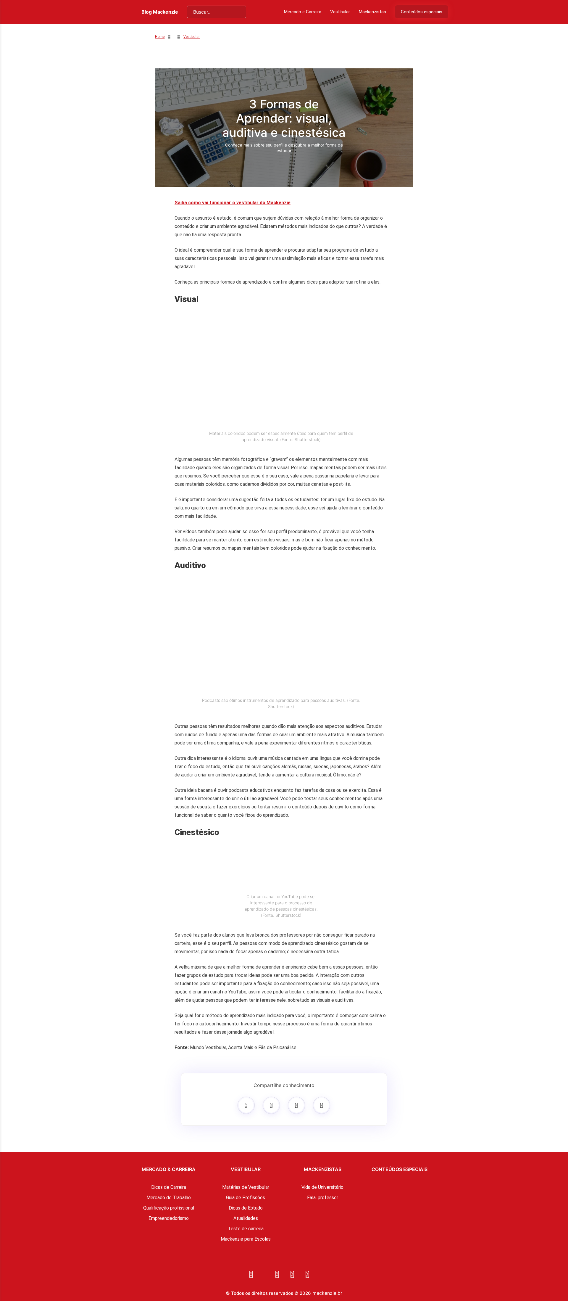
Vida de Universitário (322, 1187)
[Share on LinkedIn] (321, 1105)
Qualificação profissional (168, 1208)
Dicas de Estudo (246, 1208)
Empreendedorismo (169, 1218)
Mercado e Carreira (302, 12)
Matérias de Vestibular (245, 1187)
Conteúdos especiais (421, 12)
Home (159, 37)
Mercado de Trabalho (168, 1197)
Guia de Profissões (245, 1197)
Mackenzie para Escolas (246, 1239)
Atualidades (245, 1218)
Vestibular (340, 12)
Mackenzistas (372, 12)
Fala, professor (322, 1197)
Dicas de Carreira (168, 1187)
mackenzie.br (327, 1293)
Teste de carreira (246, 1228)
